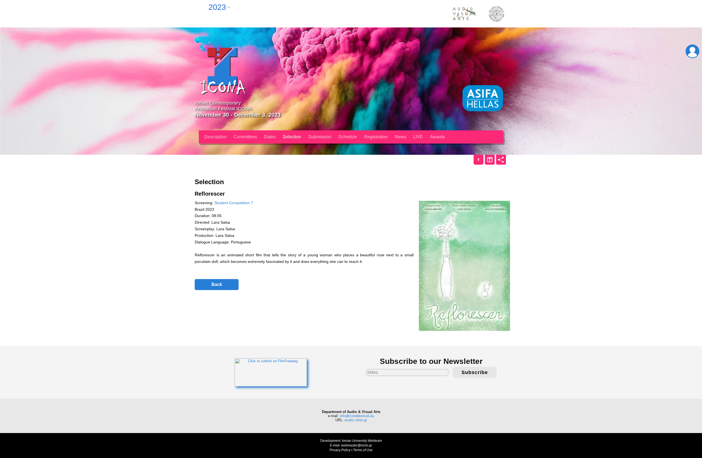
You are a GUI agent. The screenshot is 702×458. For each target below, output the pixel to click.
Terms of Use (363, 450)
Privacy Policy (340, 450)
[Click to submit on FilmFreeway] (271, 372)
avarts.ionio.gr (355, 420)
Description (215, 136)
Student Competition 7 (233, 203)
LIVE (418, 136)
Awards (437, 136)
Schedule (347, 136)
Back (216, 284)
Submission (319, 136)
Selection (292, 136)
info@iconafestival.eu (357, 416)
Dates (270, 136)
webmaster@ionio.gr (356, 445)
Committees (245, 136)
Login (692, 51)
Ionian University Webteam (362, 441)
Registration (376, 136)
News (400, 136)
